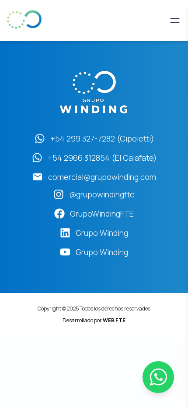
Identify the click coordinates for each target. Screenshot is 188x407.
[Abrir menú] (175, 20)
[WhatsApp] (158, 377)
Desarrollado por (94, 320)
